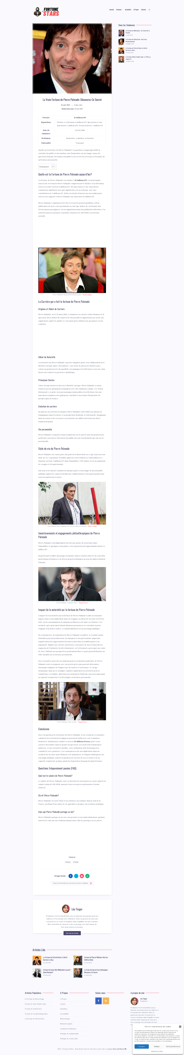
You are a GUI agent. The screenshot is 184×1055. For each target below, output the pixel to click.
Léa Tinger (77, 909)
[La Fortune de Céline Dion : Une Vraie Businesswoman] (121, 41)
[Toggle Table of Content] (52, 166)
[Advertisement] (72, 234)
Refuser (157, 1046)
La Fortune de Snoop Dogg (34, 999)
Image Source (83, 603)
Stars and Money (118, 1049)
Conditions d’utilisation (68, 1029)
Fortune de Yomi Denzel (33, 1009)
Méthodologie (65, 1019)
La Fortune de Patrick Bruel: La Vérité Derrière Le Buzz (55, 958)
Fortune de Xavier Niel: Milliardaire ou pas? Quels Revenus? (57, 971)
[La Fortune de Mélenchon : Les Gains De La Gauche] (121, 33)
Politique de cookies (157, 1051)
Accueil (111, 9)
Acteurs (68, 862)
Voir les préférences (173, 1046)
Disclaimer (63, 1009)
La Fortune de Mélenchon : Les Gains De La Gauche (138, 32)
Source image (87, 295)
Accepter (142, 1046)
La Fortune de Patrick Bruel (34, 1019)
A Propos (136, 9)
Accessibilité (64, 1014)
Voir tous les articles (72, 933)
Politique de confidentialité (69, 1034)
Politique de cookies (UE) (69, 1039)
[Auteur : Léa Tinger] (66, 908)
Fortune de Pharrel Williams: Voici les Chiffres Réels (96, 958)
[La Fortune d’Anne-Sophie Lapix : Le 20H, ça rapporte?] (121, 59)
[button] (180, 1027)
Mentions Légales (66, 1024)
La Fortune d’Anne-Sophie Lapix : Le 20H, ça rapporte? (138, 58)
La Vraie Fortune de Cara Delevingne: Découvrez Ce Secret (96, 971)
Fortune (76, 862)
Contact (143, 9)
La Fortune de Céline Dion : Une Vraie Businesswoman (136, 40)
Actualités (128, 9)
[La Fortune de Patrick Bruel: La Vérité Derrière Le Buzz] (121, 50)
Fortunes (118, 9)
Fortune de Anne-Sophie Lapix (35, 1004)
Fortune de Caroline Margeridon (36, 1014)
